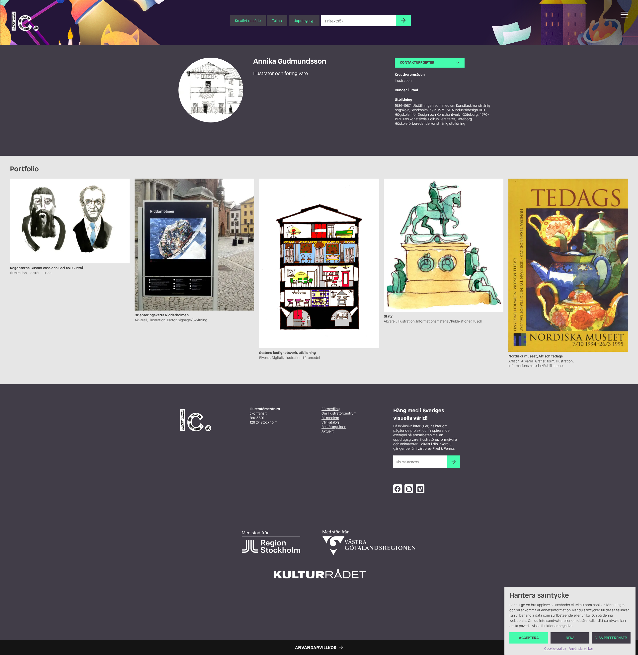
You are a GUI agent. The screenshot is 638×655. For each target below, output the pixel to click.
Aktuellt (327, 431)
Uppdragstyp (304, 20)
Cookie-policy (555, 648)
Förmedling (330, 409)
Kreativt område (248, 20)
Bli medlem (330, 418)
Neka (570, 638)
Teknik (277, 20)
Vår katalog (330, 422)
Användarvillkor (581, 648)
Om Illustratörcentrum (339, 413)
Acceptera (529, 638)
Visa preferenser (611, 638)
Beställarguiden (333, 427)
